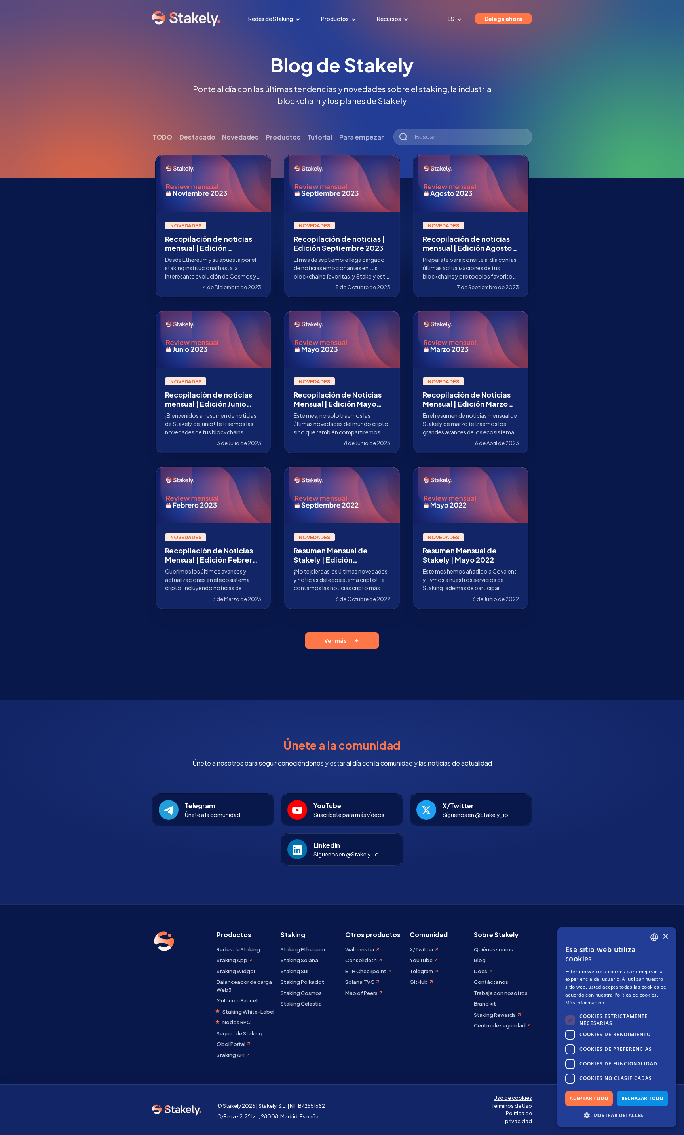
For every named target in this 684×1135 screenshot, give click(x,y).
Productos (335, 18)
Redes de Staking (271, 18)
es (451, 18)
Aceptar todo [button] (589, 1098)
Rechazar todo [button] (642, 1098)
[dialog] (616, 1027)
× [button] (665, 937)
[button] (616, 1115)
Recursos (389, 18)
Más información (584, 1002)
